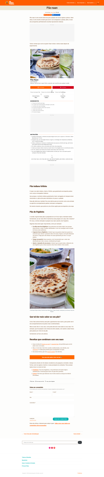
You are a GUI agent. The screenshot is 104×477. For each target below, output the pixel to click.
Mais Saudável (90, 2)
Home (52, 12)
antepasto (35, 349)
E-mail (54, 392)
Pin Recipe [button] (64, 87)
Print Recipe (41, 87)
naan (47, 381)
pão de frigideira (52, 381)
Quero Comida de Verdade (28, 463)
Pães (54, 12)
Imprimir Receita (57, 14)
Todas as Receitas (70, 2)
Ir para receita (48, 14)
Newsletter (24, 460)
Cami (33, 381)
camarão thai (54, 344)
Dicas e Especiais (80, 2)
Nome (31, 392)
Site (30, 397)
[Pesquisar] (80, 442)
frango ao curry (46, 344)
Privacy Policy (25, 466)
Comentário (32, 402)
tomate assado (51, 351)
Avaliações (32, 418)
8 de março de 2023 (40, 381)
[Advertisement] (52, 33)
